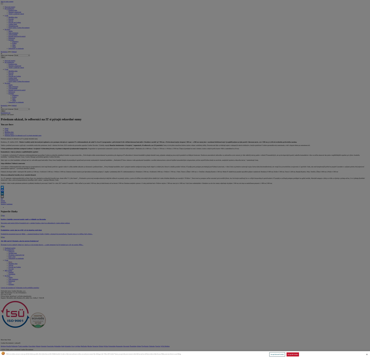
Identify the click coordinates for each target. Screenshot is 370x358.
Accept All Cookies (293, 354)
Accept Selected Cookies (277, 354)
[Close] (367, 354)
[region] (185, 354)
